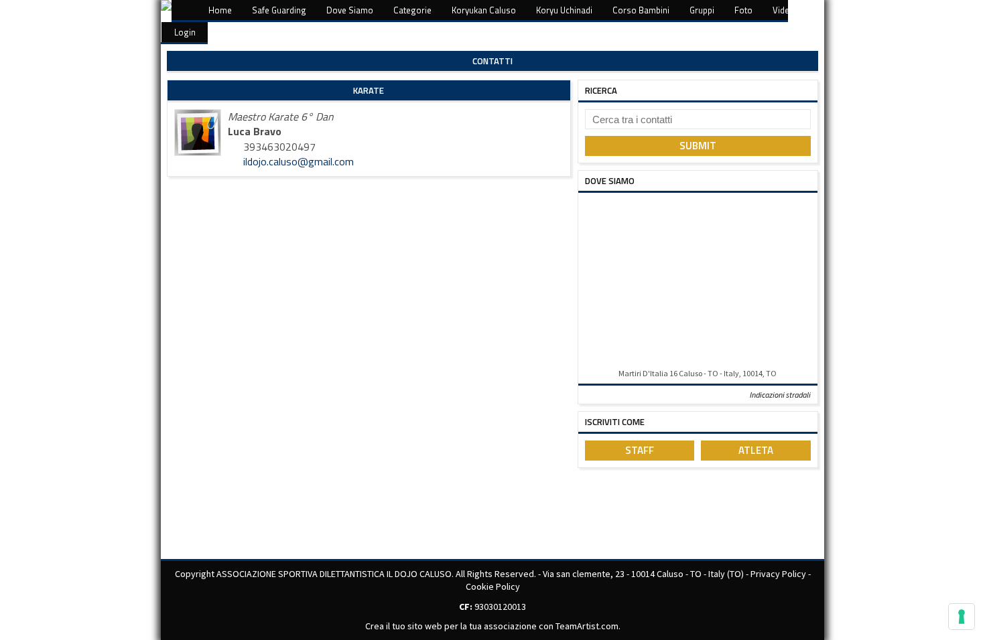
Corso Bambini (640, 10)
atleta (755, 450)
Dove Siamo (349, 10)
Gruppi (702, 10)
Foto (743, 10)
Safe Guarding (279, 10)
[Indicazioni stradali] (698, 281)
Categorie (412, 10)
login (185, 32)
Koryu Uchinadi (564, 10)
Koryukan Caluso (484, 10)
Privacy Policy (778, 574)
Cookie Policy (493, 586)
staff (639, 450)
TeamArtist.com (586, 626)
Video (784, 10)
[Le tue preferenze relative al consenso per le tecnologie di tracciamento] (961, 616)
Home (220, 10)
